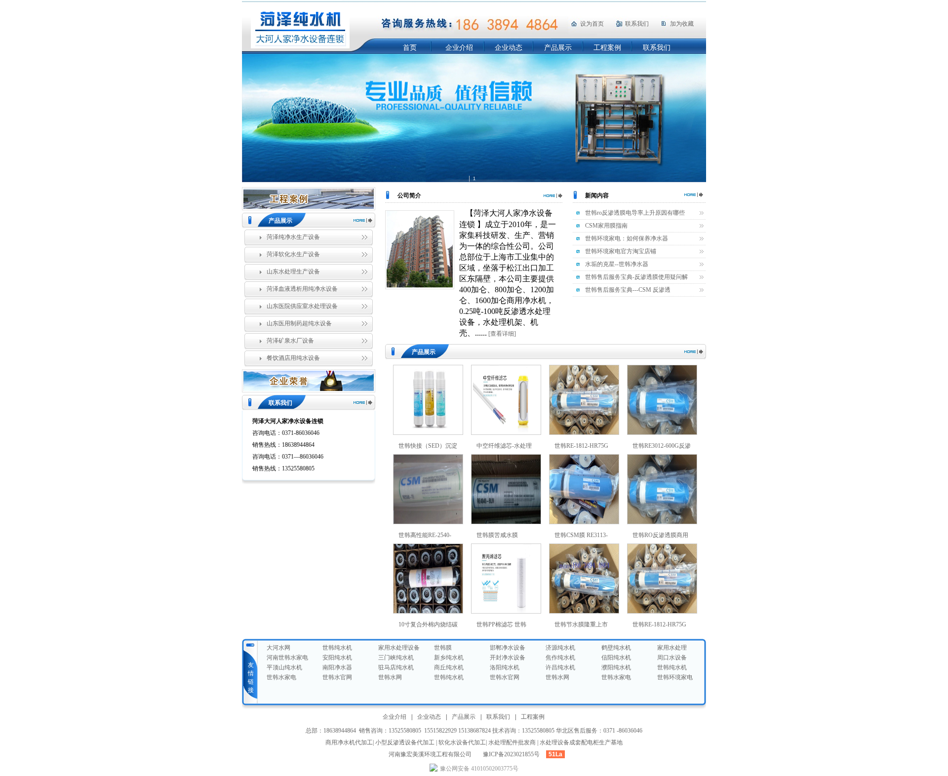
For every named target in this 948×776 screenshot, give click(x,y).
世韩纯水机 (337, 647)
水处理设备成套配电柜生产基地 (581, 742)
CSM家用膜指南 (606, 225)
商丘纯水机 (449, 667)
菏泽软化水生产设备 (293, 254)
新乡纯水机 (449, 657)
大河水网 (278, 647)
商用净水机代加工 (349, 742)
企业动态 (508, 47)
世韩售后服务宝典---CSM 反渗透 (628, 289)
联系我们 (637, 23)
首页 (410, 47)
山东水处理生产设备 (293, 271)
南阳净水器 (337, 667)
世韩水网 (390, 677)
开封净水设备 (507, 657)
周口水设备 (672, 657)
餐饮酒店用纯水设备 (293, 357)
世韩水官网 (337, 677)
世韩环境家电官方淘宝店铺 (620, 251)
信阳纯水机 (616, 657)
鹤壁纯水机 (616, 647)
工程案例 (607, 47)
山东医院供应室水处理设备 (302, 306)
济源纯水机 (560, 647)
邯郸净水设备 (507, 647)
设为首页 (592, 23)
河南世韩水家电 (287, 657)
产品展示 (558, 47)
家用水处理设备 (399, 647)
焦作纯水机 (560, 657)
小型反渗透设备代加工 (404, 742)
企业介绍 (459, 47)
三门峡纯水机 (396, 657)
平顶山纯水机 (284, 667)
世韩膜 (443, 647)
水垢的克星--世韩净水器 (616, 264)
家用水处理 (672, 647)
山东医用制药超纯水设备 (299, 323)
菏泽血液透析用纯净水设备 (302, 288)
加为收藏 (682, 23)
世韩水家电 (281, 677)
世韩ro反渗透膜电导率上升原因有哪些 (635, 212)
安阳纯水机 (337, 657)
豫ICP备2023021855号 (511, 754)
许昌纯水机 (560, 667)
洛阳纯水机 (504, 667)
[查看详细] (502, 333)
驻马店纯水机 (396, 667)
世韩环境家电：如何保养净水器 (626, 238)
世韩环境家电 (675, 677)
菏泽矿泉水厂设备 (290, 340)
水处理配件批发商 (512, 742)
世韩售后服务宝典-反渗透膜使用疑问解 (636, 276)
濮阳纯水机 (616, 667)
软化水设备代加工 (462, 742)
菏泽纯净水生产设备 (293, 236)
